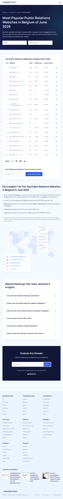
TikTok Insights (26, 431)
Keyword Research (7, 434)
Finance (25, 399)
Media (4, 411)
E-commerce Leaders (48, 423)
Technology (5, 402)
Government (46, 402)
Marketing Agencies (48, 426)
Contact (4, 455)
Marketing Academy (28, 458)
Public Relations (33, 43)
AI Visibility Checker (7, 423)
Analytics (4, 12)
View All (4, 414)
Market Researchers (48, 431)
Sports (24, 405)
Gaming (24, 411)
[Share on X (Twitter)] (12, 161)
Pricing (4, 446)
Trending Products (27, 423)
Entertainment (46, 399)
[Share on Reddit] (25, 161)
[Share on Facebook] (16, 161)
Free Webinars (26, 461)
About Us (4, 452)
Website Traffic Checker (8, 428)
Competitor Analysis (7, 431)
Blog (3, 461)
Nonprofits (45, 408)
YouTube (25, 446)
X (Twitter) (25, 455)
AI (2, 399)
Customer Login (6, 449)
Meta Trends (26, 428)
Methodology (5, 458)
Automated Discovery (28, 426)
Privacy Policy (36, 495)
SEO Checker (5, 426)
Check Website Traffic (34, 174)
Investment (46, 405)
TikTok (24, 452)
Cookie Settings (57, 495)
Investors (45, 428)
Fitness (4, 405)
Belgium (6, 43)
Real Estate (46, 411)
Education (25, 402)
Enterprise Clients (47, 434)
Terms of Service (46, 495)
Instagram (25, 449)
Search (47, 364)
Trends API (25, 434)
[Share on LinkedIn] (20, 161)
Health (24, 408)
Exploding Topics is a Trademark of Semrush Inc (18, 495)
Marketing (5, 408)
